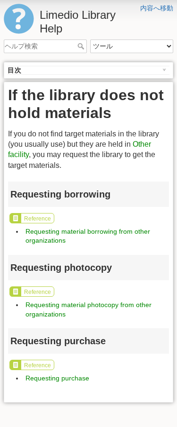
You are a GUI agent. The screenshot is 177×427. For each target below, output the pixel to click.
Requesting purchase (57, 378)
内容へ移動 (156, 8)
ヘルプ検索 (81, 46)
